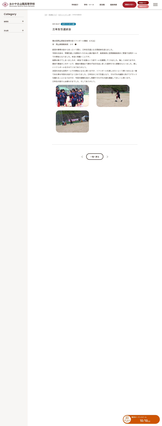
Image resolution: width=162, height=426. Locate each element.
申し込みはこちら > (127, 420)
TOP (46, 15)
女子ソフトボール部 (64, 15)
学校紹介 (75, 4)
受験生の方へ (129, 4)
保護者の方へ (143, 3)
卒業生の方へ (143, 6)
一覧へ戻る (94, 156)
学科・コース (89, 4)
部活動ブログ (53, 15)
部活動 (102, 4)
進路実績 (113, 4)
